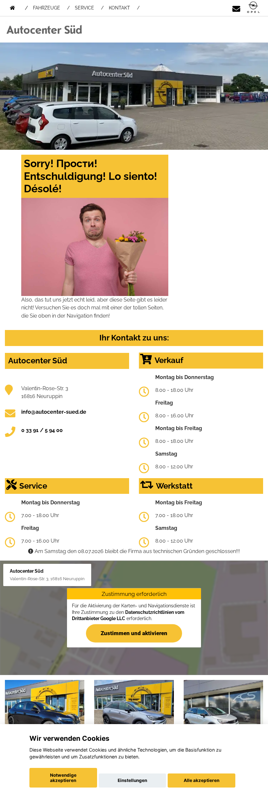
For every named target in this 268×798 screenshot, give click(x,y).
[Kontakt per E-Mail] (236, 7)
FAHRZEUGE (46, 7)
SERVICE (84, 7)
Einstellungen (132, 780)
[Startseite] (253, 7)
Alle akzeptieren (201, 780)
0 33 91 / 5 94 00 (42, 430)
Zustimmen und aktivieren (134, 633)
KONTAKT (119, 7)
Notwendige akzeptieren (63, 777)
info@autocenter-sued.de (53, 412)
